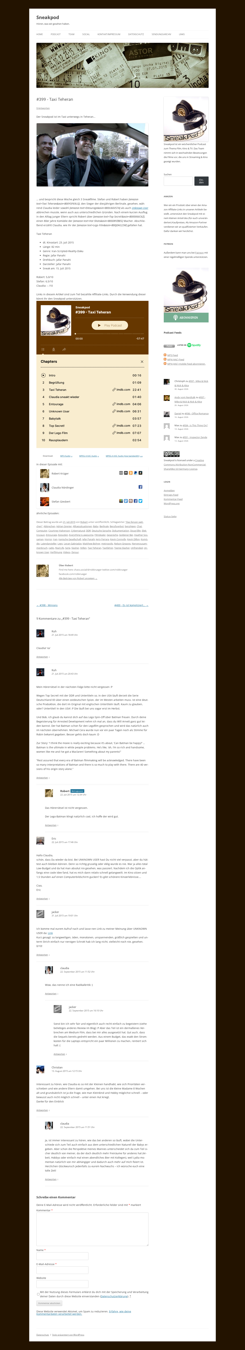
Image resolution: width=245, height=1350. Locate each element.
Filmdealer (100, 535)
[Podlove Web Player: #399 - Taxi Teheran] (92, 374)
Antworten (42, 656)
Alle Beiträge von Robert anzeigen (78, 578)
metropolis (107, 543)
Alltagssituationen (82, 526)
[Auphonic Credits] (125, 473)
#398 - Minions (47, 605)
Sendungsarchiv (161, 34)
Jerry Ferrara (102, 539)
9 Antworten (43, 108)
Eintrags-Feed (171, 494)
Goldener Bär (126, 535)
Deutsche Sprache (101, 530)
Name (41, 1250)
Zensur (75, 552)
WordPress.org (172, 503)
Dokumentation (120, 530)
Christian (57, 1067)
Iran (55, 539)
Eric (54, 838)
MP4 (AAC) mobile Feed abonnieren (186, 363)
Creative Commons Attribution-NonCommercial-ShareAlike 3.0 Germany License (185, 465)
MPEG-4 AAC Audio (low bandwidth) (124, 456)
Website (41, 1278)
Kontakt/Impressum (109, 34)
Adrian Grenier (64, 526)
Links (182, 34)
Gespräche (112, 535)
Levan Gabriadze (73, 543)
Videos (66, 552)
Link (50, 933)
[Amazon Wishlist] (139, 473)
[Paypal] (135, 473)
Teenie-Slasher (122, 548)
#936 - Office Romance (197, 413)
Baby (95, 526)
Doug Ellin (135, 530)
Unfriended (137, 548)
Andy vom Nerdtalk (185, 397)
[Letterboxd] (120, 501)
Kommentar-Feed (173, 499)
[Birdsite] (139, 501)
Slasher (75, 548)
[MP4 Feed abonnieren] (165, 359)
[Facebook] (139, 487)
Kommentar (44, 1210)
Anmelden (169, 490)
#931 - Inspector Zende (195, 437)
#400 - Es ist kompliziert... (131, 605)
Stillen (83, 548)
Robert (84, 522)
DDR (88, 530)
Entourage (51, 535)
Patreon (199, 252)
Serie (67, 548)
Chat (139, 526)
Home (39, 34)
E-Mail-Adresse (46, 1264)
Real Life (59, 548)
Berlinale (104, 526)
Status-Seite (170, 516)
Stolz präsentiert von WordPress (68, 1334)
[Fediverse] (125, 501)
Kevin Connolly (118, 539)
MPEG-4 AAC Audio (89, 456)
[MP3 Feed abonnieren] (165, 355)
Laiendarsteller (48, 543)
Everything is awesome (81, 535)
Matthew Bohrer (91, 543)
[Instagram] (130, 501)
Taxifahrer (107, 548)
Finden (201, 181)
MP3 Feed (172, 355)
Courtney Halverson (59, 530)
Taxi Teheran (94, 548)
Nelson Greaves (122, 543)
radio (51, 548)
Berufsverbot (117, 526)
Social (86, 34)
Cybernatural (78, 530)
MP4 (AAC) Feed (175, 359)
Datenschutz (136, 34)
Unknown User (140, 208)
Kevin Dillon (133, 539)
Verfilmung (56, 552)
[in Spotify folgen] (189, 346)
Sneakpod (47, 17)
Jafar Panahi (88, 539)
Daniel (178, 413)
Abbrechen (49, 526)
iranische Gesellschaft (69, 539)
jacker (55, 912)
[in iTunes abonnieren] (169, 346)
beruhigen (130, 526)
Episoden (63, 535)
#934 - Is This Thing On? (195, 425)
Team (71, 34)
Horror (48, 539)
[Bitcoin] (130, 473)
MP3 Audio (66, 456)
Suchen (168, 174)
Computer (41, 530)
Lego (60, 543)
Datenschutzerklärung (114, 1296)
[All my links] (120, 473)
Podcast (56, 34)
